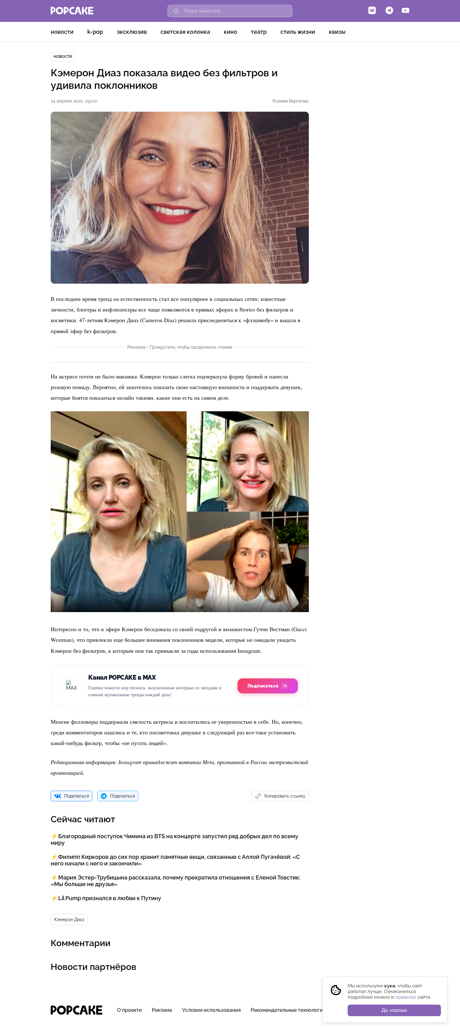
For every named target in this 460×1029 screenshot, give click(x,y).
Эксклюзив (132, 31)
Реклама (162, 1010)
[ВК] (372, 11)
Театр (259, 31)
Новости (62, 31)
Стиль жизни (297, 31)
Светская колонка (185, 31)
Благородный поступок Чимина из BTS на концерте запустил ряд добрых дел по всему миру (174, 839)
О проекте (129, 1010)
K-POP (95, 31)
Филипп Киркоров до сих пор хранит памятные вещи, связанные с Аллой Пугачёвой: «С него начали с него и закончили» (175, 860)
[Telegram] (389, 11)
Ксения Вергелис (291, 101)
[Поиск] (176, 11)
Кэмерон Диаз (69, 919)
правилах (405, 997)
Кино (230, 31)
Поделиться (76, 795)
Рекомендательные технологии (288, 1010)
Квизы (337, 31)
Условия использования (211, 1010)
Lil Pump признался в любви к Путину (109, 898)
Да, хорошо (394, 1010)
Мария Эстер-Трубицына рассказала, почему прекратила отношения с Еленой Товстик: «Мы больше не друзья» (175, 880)
